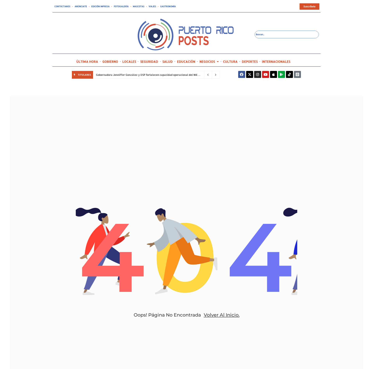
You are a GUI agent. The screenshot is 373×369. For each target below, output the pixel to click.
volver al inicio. (222, 315)
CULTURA (230, 61)
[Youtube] (265, 74)
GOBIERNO (110, 61)
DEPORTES (250, 61)
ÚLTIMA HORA (87, 61)
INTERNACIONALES (276, 61)
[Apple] (273, 74)
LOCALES (129, 61)
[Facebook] (241, 74)
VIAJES (152, 6)
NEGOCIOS (207, 61)
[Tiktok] (289, 74)
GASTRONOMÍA (168, 6)
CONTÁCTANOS (62, 6)
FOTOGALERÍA (121, 6)
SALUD (167, 61)
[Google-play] (281, 74)
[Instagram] (257, 74)
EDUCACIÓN (186, 61)
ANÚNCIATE (81, 6)
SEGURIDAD (149, 61)
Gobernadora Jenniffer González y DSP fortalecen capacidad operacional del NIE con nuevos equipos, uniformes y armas (172, 74)
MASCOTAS (138, 6)
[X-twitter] (249, 74)
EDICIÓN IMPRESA (100, 6)
